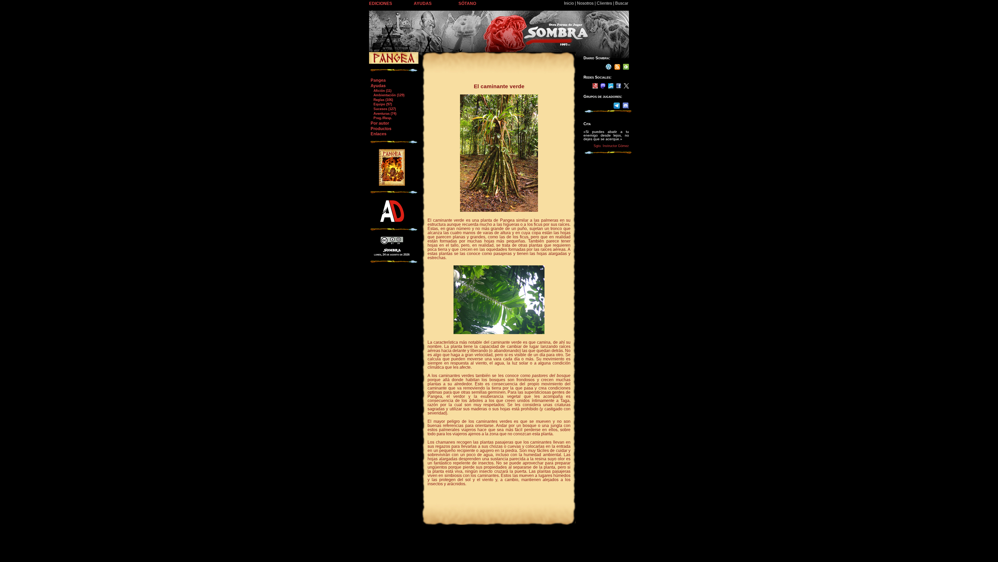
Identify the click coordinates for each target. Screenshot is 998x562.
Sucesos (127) (383, 109)
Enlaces (378, 134)
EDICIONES (380, 3)
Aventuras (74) (383, 114)
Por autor (380, 123)
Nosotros (585, 3)
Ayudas (378, 86)
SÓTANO (467, 3)
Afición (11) (380, 91)
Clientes (604, 3)
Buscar (621, 3)
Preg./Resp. (381, 118)
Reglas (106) (381, 100)
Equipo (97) (381, 104)
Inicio (569, 3)
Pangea (378, 80)
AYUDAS (423, 3)
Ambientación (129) (387, 95)
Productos (381, 128)
